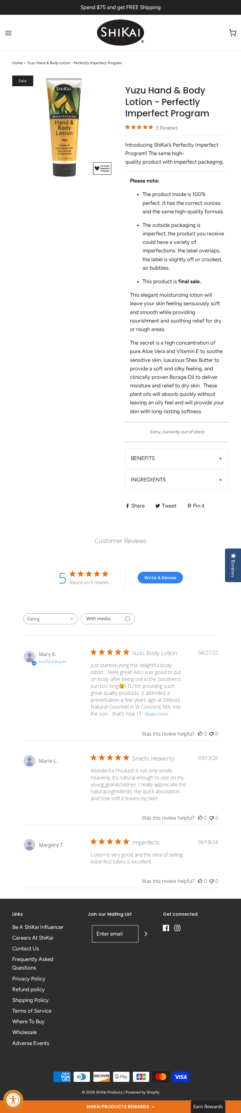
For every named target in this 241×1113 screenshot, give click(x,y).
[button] (120, 1106)
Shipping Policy (30, 1000)
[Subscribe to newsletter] (145, 933)
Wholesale (24, 1032)
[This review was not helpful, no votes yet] (211, 733)
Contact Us (25, 948)
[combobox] (50, 618)
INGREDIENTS (148, 479)
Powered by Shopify (142, 1092)
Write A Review (160, 578)
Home (17, 63)
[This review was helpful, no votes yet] (200, 733)
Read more (156, 714)
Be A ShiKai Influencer (38, 927)
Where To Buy (28, 1021)
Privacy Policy (29, 978)
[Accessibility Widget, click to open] (13, 1100)
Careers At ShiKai (32, 938)
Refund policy (28, 989)
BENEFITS (143, 458)
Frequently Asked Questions (32, 963)
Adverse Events (30, 1043)
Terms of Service (31, 1011)
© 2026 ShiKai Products (102, 1092)
